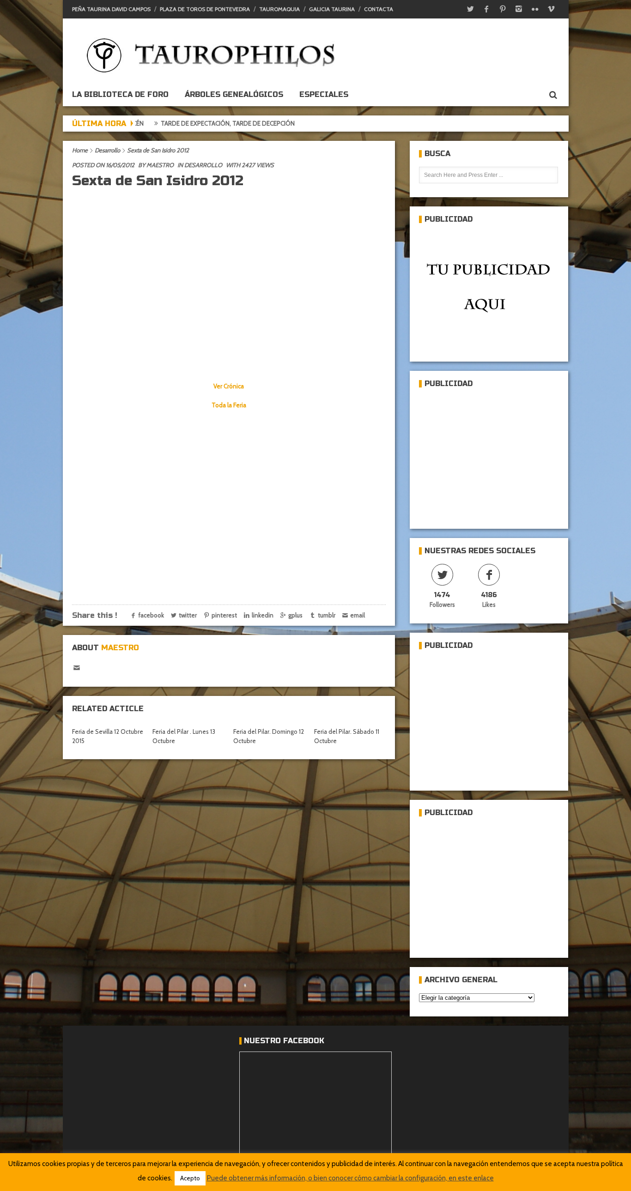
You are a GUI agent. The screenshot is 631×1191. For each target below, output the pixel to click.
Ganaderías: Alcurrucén (303, 123)
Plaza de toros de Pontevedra (205, 9)
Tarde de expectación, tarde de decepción (182, 123)
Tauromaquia (279, 9)
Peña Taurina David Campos (111, 9)
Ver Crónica (228, 386)
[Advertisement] (488, 454)
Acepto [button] (190, 1178)
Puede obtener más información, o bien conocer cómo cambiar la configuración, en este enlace (350, 1178)
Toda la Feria (229, 405)
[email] (77, 668)
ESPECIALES (323, 94)
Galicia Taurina (332, 9)
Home (80, 150)
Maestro (160, 165)
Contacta (378, 9)
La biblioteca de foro (120, 94)
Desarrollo (107, 150)
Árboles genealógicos (234, 94)
